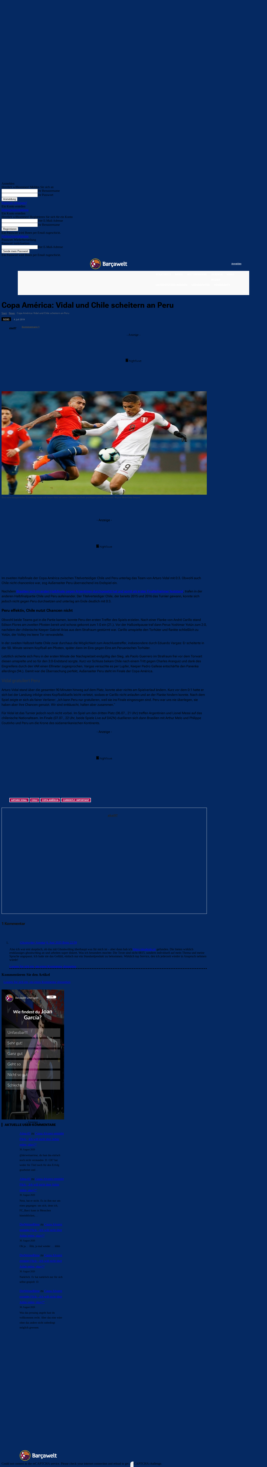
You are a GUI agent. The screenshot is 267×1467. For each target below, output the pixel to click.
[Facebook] (204, 264)
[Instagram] (212, 264)
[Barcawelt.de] (108, 264)
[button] (243, 291)
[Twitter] (221, 264)
